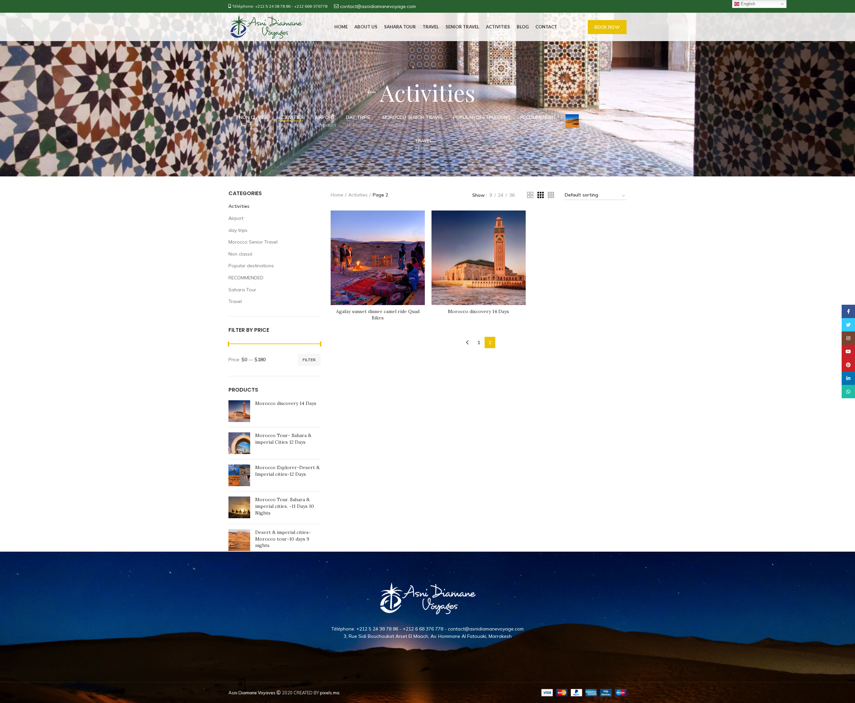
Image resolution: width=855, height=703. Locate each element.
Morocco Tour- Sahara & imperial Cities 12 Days (283, 438)
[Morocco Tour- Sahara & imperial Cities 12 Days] (239, 443)
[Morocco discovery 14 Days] (239, 411)
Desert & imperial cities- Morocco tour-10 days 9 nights (283, 538)
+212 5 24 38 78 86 (273, 6)
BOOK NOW (607, 27)
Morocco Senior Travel (253, 242)
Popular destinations (251, 266)
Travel (235, 301)
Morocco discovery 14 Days (285, 403)
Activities (238, 206)
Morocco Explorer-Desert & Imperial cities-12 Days (287, 470)
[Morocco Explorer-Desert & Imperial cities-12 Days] (239, 475)
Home (337, 195)
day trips (237, 230)
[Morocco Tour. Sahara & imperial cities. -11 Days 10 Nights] (239, 508)
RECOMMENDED (246, 278)
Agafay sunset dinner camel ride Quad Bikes (377, 314)
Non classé (240, 254)
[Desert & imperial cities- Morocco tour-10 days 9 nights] (239, 540)
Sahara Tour (242, 290)
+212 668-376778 (310, 6)
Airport (235, 218)
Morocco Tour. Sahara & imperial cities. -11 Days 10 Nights (284, 506)
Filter (309, 359)
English (747, 3)
